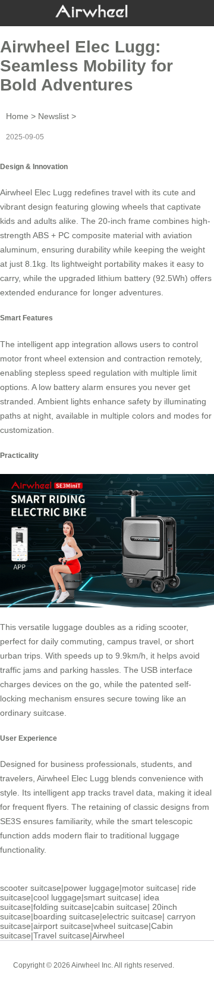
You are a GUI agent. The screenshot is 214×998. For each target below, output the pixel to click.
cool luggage (57, 897)
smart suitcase (111, 897)
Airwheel (108, 935)
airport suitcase (62, 926)
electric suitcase (132, 916)
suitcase (48, 713)
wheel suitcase (121, 926)
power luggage (91, 888)
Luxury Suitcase (124, 974)
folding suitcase (62, 907)
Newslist (53, 116)
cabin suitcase (120, 907)
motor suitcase (149, 888)
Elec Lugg (53, 192)
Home (17, 116)
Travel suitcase (61, 935)
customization (26, 430)
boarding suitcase (66, 916)
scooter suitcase (30, 888)
